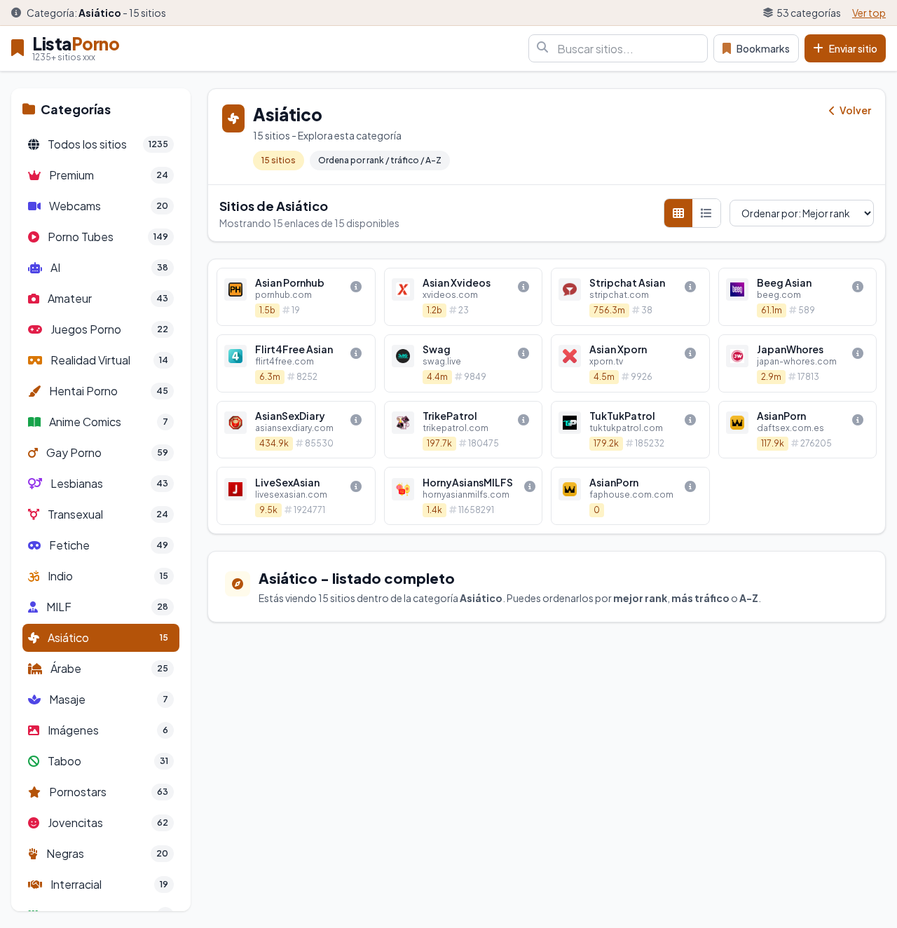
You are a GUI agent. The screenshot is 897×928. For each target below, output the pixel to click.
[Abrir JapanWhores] (798, 363)
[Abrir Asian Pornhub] (296, 296)
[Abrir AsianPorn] (798, 430)
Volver (854, 110)
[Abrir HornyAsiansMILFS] (463, 496)
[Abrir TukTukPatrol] (630, 430)
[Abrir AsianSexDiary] (296, 430)
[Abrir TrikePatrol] (463, 430)
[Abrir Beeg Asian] (798, 296)
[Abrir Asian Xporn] (630, 363)
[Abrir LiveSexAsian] (296, 496)
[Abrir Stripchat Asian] (630, 296)
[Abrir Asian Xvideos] (463, 296)
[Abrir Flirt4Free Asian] (296, 363)
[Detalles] (356, 286)
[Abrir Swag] (463, 363)
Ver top (869, 12)
